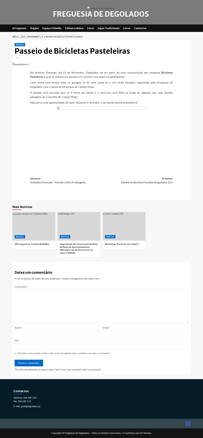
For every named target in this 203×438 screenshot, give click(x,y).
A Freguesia (19, 28)
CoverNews (129, 433)
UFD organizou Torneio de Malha (32, 244)
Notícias (20, 44)
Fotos (90, 28)
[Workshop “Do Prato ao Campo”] (124, 226)
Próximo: (147, 180)
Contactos (140, 28)
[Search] (189, 28)
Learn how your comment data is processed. (78, 369)
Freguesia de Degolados (101, 14)
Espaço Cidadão (52, 28)
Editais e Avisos (74, 28)
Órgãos (34, 28)
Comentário (22, 287)
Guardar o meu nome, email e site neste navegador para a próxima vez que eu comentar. (64, 353)
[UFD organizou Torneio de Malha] (33, 226)
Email (106, 328)
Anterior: (57, 180)
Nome (19, 328)
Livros (126, 28)
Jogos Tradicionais (108, 28)
